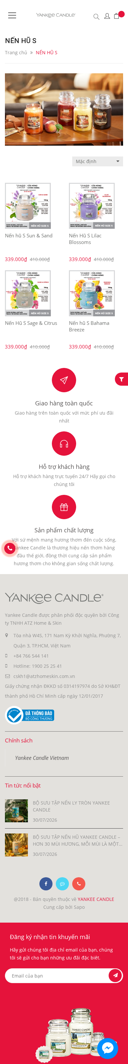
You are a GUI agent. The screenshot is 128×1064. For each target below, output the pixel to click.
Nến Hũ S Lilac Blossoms (85, 238)
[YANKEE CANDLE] (54, 598)
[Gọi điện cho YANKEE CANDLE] (78, 883)
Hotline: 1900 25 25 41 (37, 666)
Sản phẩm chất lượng (64, 530)
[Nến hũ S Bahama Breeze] (92, 293)
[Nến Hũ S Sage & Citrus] (28, 293)
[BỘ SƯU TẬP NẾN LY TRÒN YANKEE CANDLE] (16, 810)
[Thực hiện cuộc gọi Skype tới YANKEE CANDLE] (62, 883)
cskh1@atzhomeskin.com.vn (44, 676)
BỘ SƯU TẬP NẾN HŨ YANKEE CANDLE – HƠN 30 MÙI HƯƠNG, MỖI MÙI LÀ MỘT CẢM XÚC (76, 840)
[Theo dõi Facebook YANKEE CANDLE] (46, 883)
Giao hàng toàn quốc (64, 403)
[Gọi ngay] (10, 548)
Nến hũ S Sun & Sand (29, 235)
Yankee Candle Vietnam (42, 758)
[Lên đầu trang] (117, 1053)
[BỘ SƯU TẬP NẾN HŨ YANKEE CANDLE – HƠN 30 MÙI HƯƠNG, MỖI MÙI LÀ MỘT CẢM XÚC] (16, 844)
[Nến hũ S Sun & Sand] (28, 206)
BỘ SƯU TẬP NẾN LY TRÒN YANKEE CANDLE (71, 806)
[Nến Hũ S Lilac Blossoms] (92, 206)
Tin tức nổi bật (23, 785)
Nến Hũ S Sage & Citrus (31, 323)
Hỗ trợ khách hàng (64, 467)
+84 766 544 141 (31, 656)
